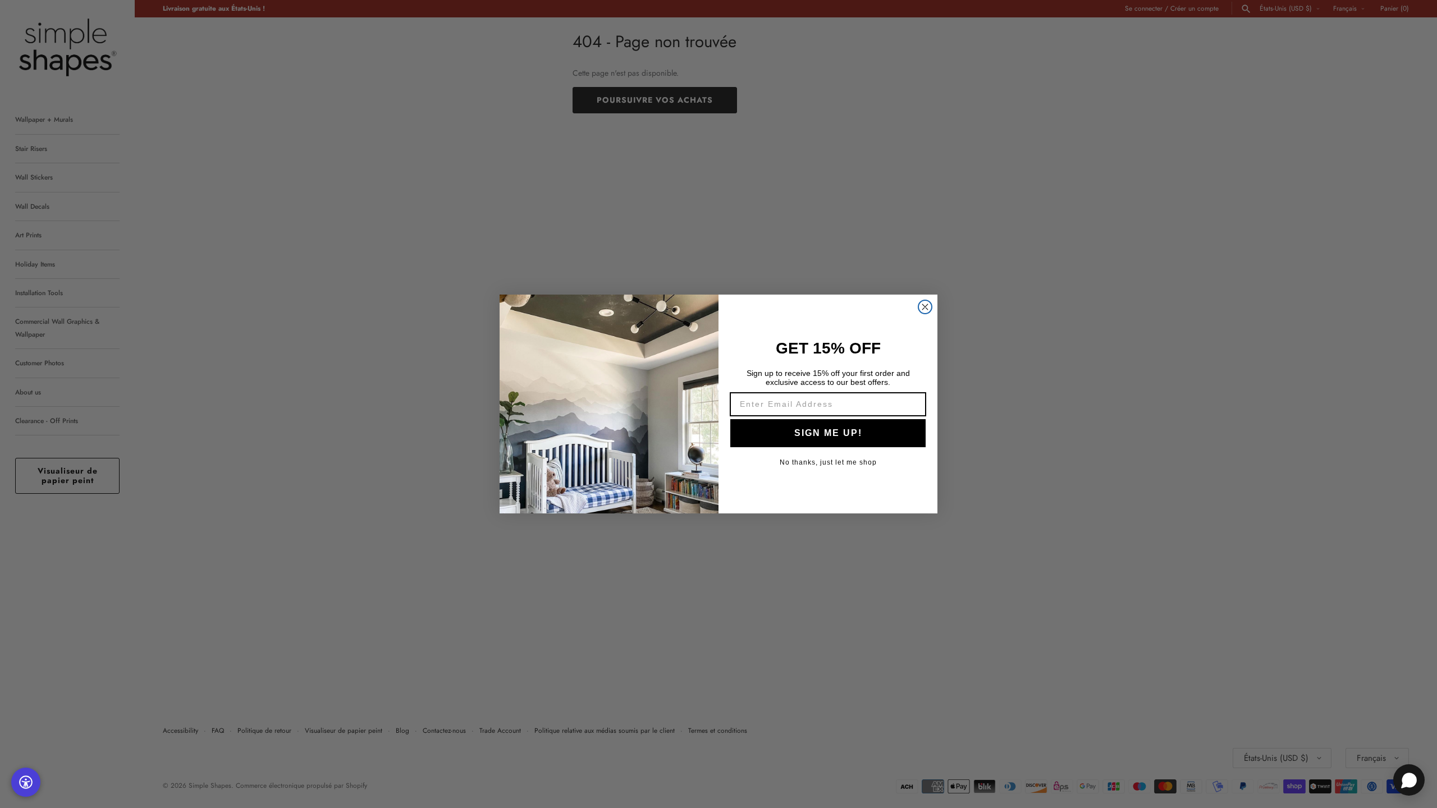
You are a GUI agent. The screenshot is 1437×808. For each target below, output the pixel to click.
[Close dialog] (925, 307)
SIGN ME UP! (828, 433)
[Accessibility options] (25, 782)
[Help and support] (1409, 780)
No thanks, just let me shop (828, 462)
